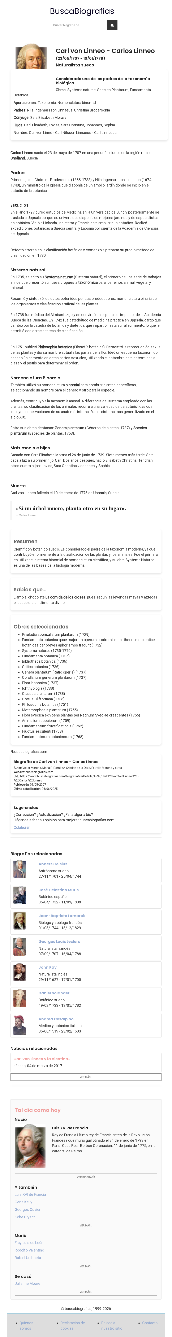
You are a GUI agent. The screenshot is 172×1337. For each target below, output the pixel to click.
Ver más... (86, 1077)
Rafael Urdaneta (28, 1257)
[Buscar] (112, 25)
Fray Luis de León (29, 1242)
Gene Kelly (23, 1202)
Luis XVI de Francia (30, 1194)
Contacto (150, 1323)
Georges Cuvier (27, 1209)
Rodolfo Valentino (29, 1250)
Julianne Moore (27, 1283)
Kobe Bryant (25, 1217)
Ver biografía (86, 1177)
